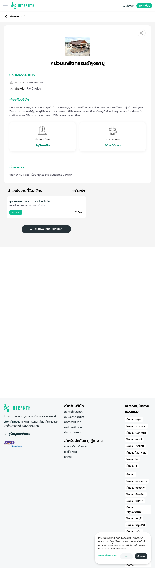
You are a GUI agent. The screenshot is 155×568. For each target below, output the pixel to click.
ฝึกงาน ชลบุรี (134, 518)
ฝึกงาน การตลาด (136, 426)
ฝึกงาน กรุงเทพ (135, 488)
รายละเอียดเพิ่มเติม (108, 555)
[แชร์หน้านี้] (142, 33)
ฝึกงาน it (131, 466)
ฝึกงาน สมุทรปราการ (133, 509)
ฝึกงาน (130, 474)
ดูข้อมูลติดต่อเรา (19, 434)
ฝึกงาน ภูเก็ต (133, 531)
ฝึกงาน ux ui (134, 439)
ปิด (126, 556)
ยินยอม (141, 556)
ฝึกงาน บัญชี (133, 419)
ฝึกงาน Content (136, 433)
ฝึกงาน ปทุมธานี (135, 525)
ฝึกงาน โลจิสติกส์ (136, 453)
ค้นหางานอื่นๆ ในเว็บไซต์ (48, 229)
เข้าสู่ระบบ (128, 6)
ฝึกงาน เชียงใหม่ (135, 494)
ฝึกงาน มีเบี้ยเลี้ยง (136, 481)
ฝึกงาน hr (132, 459)
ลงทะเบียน (144, 6)
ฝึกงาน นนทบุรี (134, 501)
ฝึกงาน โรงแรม (135, 446)
